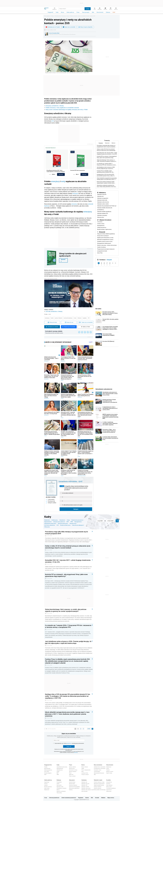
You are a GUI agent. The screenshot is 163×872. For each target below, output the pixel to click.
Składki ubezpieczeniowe (99, 785)
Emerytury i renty (65, 15)
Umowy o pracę (100, 223)
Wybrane (113, 142)
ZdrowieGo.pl (109, 782)
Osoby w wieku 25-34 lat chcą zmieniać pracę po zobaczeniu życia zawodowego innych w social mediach (106, 150)
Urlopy (68, 520)
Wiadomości (47, 520)
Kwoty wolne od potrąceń (103, 235)
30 (115, 263)
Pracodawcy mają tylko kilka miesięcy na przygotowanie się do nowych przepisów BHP (106, 146)
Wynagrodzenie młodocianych (104, 243)
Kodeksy (71, 789)
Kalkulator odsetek (85, 786)
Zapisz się (68, 746)
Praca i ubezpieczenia (86, 769)
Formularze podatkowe (111, 788)
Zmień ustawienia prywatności (69, 797)
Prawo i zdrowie (72, 776)
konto (52, 318)
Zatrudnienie (62, 520)
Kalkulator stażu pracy (86, 788)
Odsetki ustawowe (97, 788)
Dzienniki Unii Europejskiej (74, 786)
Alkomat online (100, 217)
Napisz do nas (70, 322)
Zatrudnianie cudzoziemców (104, 389)
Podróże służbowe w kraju (99, 782)
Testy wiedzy (59, 792)
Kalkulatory (102, 192)
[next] (92, 729)
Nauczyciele (59, 785)
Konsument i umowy (73, 769)
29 (112, 263)
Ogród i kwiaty (109, 773)
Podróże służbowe (97, 786)
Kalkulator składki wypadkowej (104, 211)
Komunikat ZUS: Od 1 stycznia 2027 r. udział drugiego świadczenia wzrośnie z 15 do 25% (107, 153)
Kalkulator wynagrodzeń (102, 198)
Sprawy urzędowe (72, 771)
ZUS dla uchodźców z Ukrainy (54, 311)
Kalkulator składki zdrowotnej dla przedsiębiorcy (104, 208)
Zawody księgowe (47, 773)
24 (98, 263)
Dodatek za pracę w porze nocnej (104, 241)
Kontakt (97, 797)
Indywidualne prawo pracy (50, 523)
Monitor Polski (72, 783)
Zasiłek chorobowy (101, 247)
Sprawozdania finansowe (99, 773)
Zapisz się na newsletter (87, 322)
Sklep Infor (71, 774)
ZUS (52, 121)
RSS (92, 797)
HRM (71, 521)
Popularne (101, 142)
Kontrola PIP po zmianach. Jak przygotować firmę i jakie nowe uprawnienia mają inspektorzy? (107, 157)
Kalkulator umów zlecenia (103, 202)
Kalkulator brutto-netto (102, 200)
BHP (68, 521)
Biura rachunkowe (98, 764)
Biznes (62, 12)
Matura (58, 789)
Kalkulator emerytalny (102, 215)
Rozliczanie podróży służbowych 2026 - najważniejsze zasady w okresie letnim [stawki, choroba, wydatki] (106, 182)
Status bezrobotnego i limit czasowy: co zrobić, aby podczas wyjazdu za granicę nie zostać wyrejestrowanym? (106, 160)
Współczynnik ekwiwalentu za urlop (105, 237)
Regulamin (80, 797)
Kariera (87, 797)
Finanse (108, 769)
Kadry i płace (46, 788)
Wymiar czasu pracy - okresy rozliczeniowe (107, 245)
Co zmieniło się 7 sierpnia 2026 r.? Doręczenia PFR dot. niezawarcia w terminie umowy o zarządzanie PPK (107, 164)
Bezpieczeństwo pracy (65, 525)
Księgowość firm (48, 764)
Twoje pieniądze (85, 12)
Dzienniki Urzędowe (73, 785)
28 (109, 263)
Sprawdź (63, 260)
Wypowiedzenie (48, 521)
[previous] (75, 729)
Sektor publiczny (70, 12)
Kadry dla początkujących (78, 525)
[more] (88, 318)
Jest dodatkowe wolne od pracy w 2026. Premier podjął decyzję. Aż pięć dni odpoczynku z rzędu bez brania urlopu (106, 168)
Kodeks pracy (55, 520)
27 (107, 263)
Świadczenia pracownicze (77, 520)
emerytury (55, 181)
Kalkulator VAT (84, 785)
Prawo (78, 12)
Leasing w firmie (85, 773)
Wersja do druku (53, 322)
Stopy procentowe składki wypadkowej (106, 233)
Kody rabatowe (109, 785)
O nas (45, 797)
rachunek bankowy (68, 318)
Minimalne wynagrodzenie (99, 783)
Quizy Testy (99, 252)
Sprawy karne (72, 768)
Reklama (103, 797)
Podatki (45, 766)
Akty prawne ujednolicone (74, 788)
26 (104, 263)
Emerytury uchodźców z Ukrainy (55, 105)
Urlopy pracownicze (101, 227)
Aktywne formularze (105, 220)
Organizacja (46, 782)
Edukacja (108, 12)
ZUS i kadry (46, 771)
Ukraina (79, 318)
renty (63, 181)
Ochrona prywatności (54, 797)
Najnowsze (107, 142)
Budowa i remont (109, 771)
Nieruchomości (100, 12)
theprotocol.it (109, 789)
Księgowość (50, 12)
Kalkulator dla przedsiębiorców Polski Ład (106, 205)
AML (95, 774)
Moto (93, 12)
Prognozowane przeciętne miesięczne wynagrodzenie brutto (105, 250)
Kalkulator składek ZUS (102, 213)
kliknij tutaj (76, 752)
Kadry (57, 12)
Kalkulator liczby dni (101, 194)
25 (101, 263)
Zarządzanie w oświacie (61, 788)
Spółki (83, 768)
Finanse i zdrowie (85, 774)
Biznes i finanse (85, 766)
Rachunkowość (47, 768)
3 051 (89, 728)
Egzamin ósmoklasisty (61, 791)
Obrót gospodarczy (48, 769)
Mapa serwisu (110, 797)
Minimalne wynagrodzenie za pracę (105, 239)
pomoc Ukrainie (58, 318)
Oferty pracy (47, 526)
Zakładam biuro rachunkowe (99, 766)
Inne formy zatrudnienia (49, 525)
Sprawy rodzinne (72, 766)
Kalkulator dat (100, 196)
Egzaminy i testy (60, 786)
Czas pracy (99, 221)
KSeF (114, 12)
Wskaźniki (102, 232)
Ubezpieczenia (58, 15)
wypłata (84, 318)
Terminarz (102, 260)
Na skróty (108, 780)
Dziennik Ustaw (72, 782)
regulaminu (69, 743)
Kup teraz (61, 174)
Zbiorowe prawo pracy (63, 523)
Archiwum (108, 783)
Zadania (46, 785)
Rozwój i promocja (48, 786)
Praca (70, 773)
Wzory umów (109, 786)
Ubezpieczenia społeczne (59, 521)
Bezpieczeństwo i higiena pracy (104, 229)
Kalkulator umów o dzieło (103, 203)
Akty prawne (72, 780)
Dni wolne (98, 309)
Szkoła (58, 783)
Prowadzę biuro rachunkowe (99, 768)
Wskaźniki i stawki (98, 780)
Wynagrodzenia (100, 225)
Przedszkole (59, 782)
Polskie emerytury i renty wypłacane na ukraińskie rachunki (62, 107)
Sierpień (109, 260)
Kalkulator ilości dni (85, 783)
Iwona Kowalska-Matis (54, 33)
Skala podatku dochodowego (100, 789)
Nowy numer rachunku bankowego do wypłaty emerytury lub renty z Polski (67, 109)
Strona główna (47, 15)
